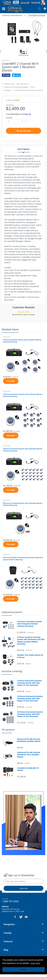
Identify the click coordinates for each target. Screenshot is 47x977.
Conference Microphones (12, 15)
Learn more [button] (35, 963)
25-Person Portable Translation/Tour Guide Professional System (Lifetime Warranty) (23, 559)
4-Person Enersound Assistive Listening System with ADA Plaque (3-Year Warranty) (29, 683)
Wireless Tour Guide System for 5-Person (30, 656)
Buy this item (25, 131)
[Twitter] (20, 917)
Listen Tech (5, 60)
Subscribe (24, 888)
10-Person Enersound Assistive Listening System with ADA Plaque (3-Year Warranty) (30, 698)
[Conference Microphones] (15, 8)
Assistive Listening (12, 671)
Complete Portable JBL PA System (28, 769)
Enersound (6, 337)
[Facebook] (15, 917)
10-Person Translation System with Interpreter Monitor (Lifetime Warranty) (22, 395)
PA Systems (8, 729)
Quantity (9, 118)
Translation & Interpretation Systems (28, 90)
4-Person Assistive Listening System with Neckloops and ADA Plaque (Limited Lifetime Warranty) (30, 640)
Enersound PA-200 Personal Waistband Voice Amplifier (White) (28, 754)
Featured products (12, 612)
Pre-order (11, 381)
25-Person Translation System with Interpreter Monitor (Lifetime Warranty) (22, 450)
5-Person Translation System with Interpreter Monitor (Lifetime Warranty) (22, 341)
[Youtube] (26, 917)
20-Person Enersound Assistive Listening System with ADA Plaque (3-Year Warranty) (30, 714)
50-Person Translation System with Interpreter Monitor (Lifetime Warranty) (22, 504)
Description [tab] (24, 149)
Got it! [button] (23, 970)
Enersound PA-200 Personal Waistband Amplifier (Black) (28, 740)
